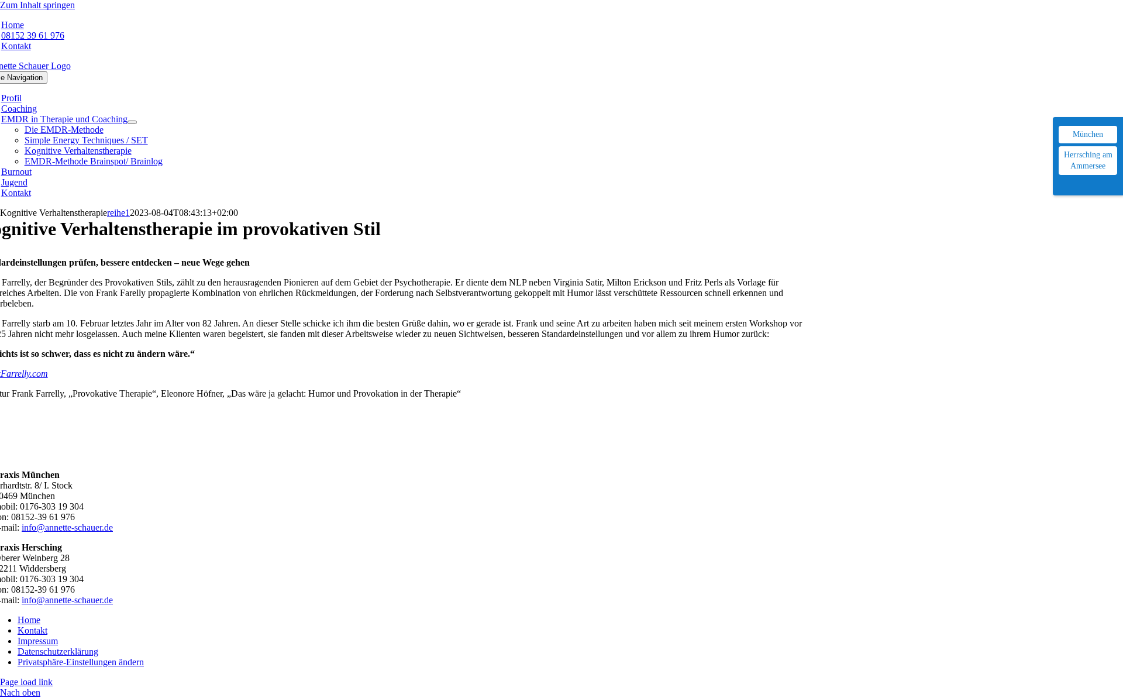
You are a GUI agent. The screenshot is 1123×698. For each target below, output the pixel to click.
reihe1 (118, 213)
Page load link (26, 682)
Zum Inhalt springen (37, 5)
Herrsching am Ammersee (1088, 160)
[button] (81, 662)
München (1088, 134)
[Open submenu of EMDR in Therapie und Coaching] (132, 122)
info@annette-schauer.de (67, 527)
